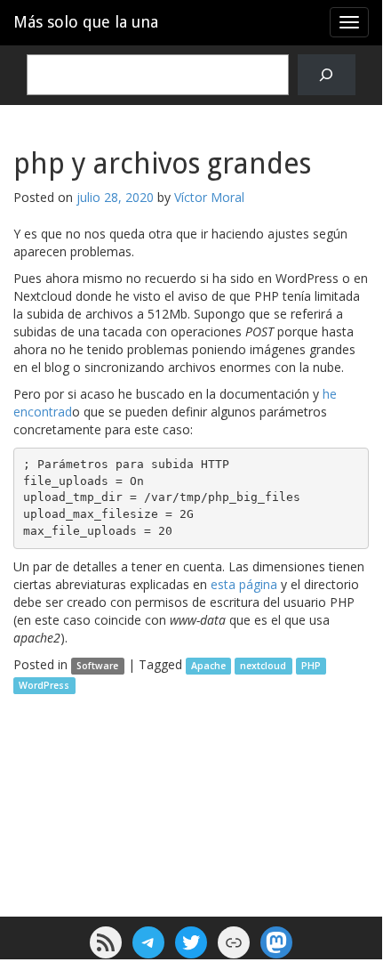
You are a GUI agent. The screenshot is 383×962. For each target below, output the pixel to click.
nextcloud (263, 665)
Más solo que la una (85, 21)
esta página (244, 584)
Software (97, 665)
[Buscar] (326, 75)
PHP (311, 665)
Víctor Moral (209, 197)
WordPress (44, 685)
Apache (208, 665)
